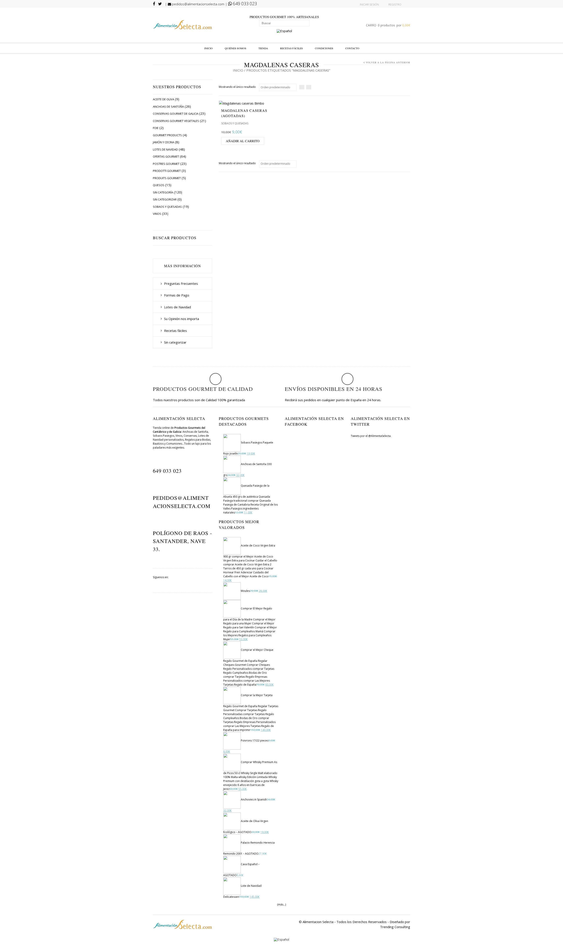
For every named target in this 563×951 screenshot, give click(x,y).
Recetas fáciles (291, 48)
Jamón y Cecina (163, 142)
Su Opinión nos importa (181, 318)
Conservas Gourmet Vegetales (176, 121)
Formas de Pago (176, 295)
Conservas (190, 436)
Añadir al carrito (243, 141)
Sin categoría (163, 192)
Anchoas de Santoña (168, 107)
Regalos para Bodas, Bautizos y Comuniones (182, 441)
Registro (394, 4)
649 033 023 (244, 4)
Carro (388, 25)
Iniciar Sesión (369, 4)
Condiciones (324, 48)
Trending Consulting (395, 927)
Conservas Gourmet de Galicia (175, 114)
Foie (156, 128)
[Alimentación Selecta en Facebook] (182, 582)
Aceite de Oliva (163, 99)
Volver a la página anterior (388, 62)
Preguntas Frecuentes (181, 283)
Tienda (263, 48)
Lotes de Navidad (165, 149)
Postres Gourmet (166, 164)
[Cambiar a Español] (284, 31)
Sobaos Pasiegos (163, 436)
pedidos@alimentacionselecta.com (197, 4)
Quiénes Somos (235, 48)
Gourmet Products (167, 135)
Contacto (352, 48)
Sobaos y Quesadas (167, 207)
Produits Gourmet (167, 178)
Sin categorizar (165, 199)
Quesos (158, 185)
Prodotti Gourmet (167, 171)
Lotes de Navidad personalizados (181, 437)
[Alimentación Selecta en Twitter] (203, 582)
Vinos (157, 214)
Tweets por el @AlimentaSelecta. (371, 436)
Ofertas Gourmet (166, 156)
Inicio (208, 48)
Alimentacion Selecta (318, 922)
